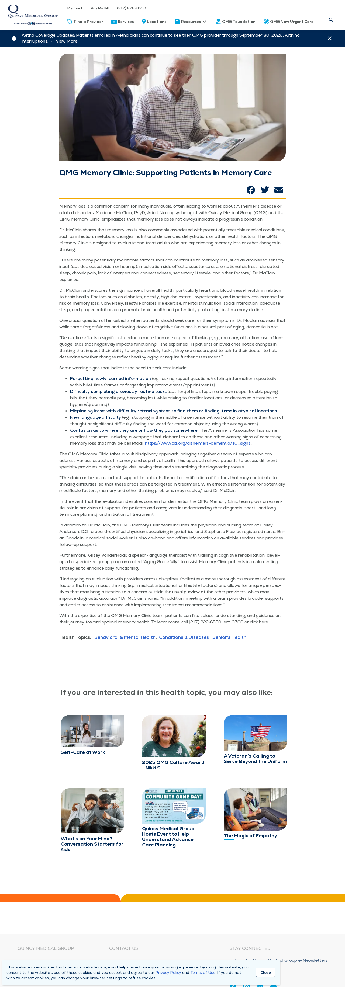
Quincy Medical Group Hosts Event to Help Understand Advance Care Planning (168, 836)
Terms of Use (202, 972)
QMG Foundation (239, 21)
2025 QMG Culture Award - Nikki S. (173, 765)
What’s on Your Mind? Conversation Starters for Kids (92, 843)
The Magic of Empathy (250, 835)
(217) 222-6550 (131, 8)
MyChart (74, 8)
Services (126, 21)
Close (265, 972)
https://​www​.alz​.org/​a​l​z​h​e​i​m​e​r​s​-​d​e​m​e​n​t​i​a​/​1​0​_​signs (197, 443)
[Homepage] (33, 15)
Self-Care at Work (83, 752)
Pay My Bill (100, 8)
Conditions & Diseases (184, 637)
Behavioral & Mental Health (125, 637)
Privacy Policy (168, 972)
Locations (157, 21)
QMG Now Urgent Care (291, 21)
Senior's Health (229, 637)
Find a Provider (88, 21)
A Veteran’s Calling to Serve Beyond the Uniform (255, 758)
